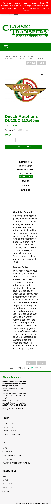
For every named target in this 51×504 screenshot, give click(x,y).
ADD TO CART (23, 146)
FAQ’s (4, 448)
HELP (5, 442)
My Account (7, 488)
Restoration (8, 484)
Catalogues (7, 491)
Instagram (7, 459)
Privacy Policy (9, 431)
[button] (42, 74)
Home (7, 56)
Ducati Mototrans (21, 130)
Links (4, 476)
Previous (31, 63)
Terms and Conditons (12, 435)
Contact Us (7, 452)
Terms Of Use (8, 423)
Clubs (5, 480)
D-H (24, 56)
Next (41, 63)
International (16, 56)
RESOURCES (9, 471)
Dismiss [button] (25, 11)
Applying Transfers (11, 455)
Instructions (25, 176)
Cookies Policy (9, 427)
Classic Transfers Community (16, 463)
